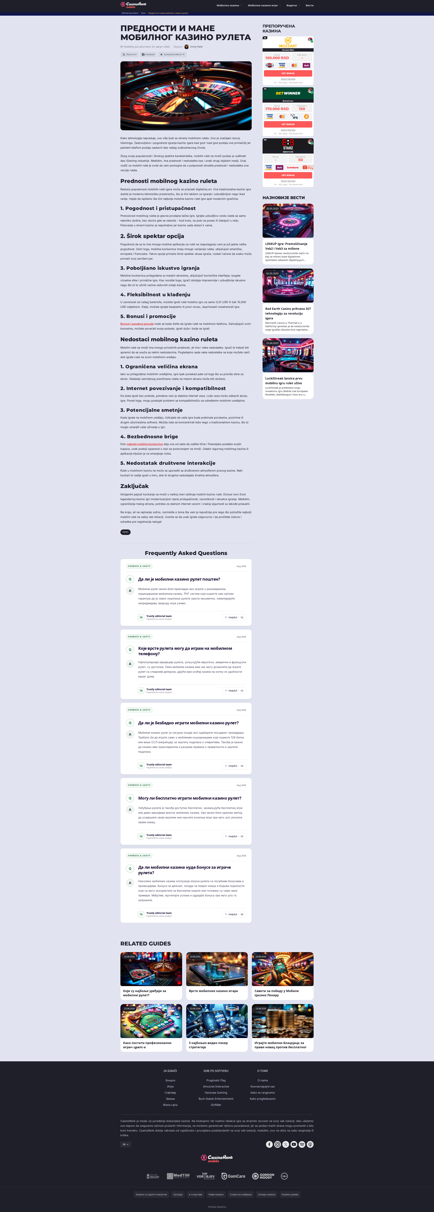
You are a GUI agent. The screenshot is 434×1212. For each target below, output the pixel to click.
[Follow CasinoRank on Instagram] (277, 1144)
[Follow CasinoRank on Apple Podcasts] (310, 1144)
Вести (310, 5)
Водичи (292, 5)
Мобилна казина (228, 5)
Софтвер (170, 1092)
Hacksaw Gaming (216, 1092)
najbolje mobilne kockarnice (145, 444)
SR (124, 1144)
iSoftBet (216, 1105)
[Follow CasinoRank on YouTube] (293, 1144)
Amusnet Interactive (216, 1086)
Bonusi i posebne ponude (137, 323)
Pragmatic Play (216, 1080)
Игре (170, 1086)
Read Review (288, 78)
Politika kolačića (217, 1206)
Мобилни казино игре (263, 5)
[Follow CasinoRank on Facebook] (269, 1144)
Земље (170, 1099)
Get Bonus (288, 73)
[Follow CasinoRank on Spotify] (302, 1144)
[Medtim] (178, 1176)
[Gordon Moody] (263, 1176)
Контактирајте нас (263, 1086)
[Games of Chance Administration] (153, 1176)
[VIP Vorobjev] (206, 1176)
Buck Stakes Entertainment (216, 1099)
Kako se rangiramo (263, 1092)
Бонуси (170, 1080)
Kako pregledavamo (263, 1099)
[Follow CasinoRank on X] (285, 1144)
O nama (263, 1080)
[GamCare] (233, 1176)
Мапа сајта (170, 1105)
